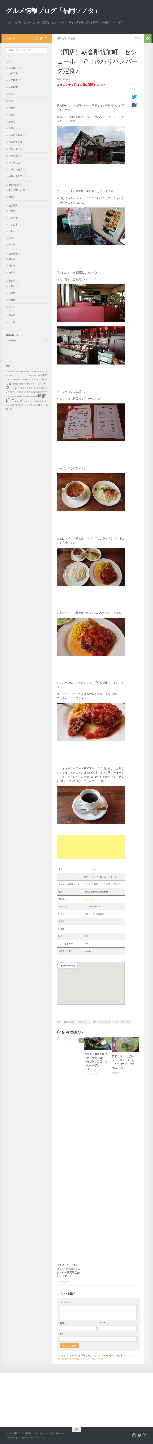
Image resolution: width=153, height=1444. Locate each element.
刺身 (13, 384)
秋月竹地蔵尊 (32, 397)
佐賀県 (12, 281)
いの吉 (8, 372)
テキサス (9, 379)
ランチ (115, 1022)
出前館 (41, 379)
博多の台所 (19, 384)
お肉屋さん (22, 372)
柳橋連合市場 (23, 392)
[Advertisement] (91, 847)
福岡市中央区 (15, 142)
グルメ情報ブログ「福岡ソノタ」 (53, 10)
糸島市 (12, 128)
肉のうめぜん (29, 401)
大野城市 (13, 87)
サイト (63, 1333)
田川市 (12, 265)
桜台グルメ (33, 392)
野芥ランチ (41, 405)
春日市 (12, 94)
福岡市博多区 (15, 135)
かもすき (30, 372)
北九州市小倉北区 (18, 190)
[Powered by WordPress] (16, 1438)
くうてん (44, 372)
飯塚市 (12, 258)
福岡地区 (61, 38)
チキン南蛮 (41, 375)
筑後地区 (13, 205)
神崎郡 (12, 300)
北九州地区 (14, 184)
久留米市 (13, 217)
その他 (12, 322)
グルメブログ (104, 1022)
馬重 (11, 409)
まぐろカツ (10, 375)
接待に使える (34, 388)
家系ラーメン (36, 384)
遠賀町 (12, 197)
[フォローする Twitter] (41, 38)
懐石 (26, 388)
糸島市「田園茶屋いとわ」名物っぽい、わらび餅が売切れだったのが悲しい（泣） (95, 1061)
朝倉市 (12, 107)
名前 (63, 1322)
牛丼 (19, 396)
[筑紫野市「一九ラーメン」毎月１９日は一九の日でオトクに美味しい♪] (125, 1044)
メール (104, 1322)
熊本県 (12, 315)
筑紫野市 (13, 73)
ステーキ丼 (31, 375)
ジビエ (24, 375)
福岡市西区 (14, 162)
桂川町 (12, 272)
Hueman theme (40, 1437)
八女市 (12, 245)
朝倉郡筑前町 (69, 1022)
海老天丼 (40, 392)
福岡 (95, 1022)
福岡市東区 (14, 148)
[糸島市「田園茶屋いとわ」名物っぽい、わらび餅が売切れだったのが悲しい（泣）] (98, 1043)
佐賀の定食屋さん (32, 379)
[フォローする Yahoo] (46, 38)
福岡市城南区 (15, 169)
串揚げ (15, 379)
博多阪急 (27, 384)
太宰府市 (13, 80)
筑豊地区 (13, 253)
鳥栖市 (12, 293)
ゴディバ (18, 375)
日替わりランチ (84, 1022)
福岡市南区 (14, 155)
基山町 (12, 306)
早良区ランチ (13, 392)
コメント (65, 1302)
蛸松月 (12, 405)
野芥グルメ (33, 405)
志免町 (12, 121)
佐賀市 (12, 286)
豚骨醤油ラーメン (21, 405)
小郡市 (12, 210)
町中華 (24, 397)
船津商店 (38, 401)
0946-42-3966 (90, 899)
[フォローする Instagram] (36, 38)
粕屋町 (12, 114)
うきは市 (13, 224)
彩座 (23, 388)
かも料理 (37, 372)
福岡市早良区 (15, 176)
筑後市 (12, 231)
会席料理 (21, 379)
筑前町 (71, 38)
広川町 (12, 238)
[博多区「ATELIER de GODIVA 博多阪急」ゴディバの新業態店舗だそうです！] (70, 1149)
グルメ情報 (125, 1022)
